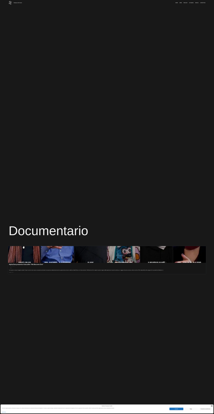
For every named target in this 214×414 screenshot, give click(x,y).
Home (176, 2)
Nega (191, 408)
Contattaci (202, 2)
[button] (211, 405)
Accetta (176, 408)
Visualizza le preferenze (205, 408)
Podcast (185, 2)
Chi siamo (191, 2)
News (11, 267)
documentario (48, 231)
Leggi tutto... (11, 272)
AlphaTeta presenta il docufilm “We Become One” (26, 264)
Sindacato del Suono (18, 2)
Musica (197, 2)
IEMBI (181, 2)
